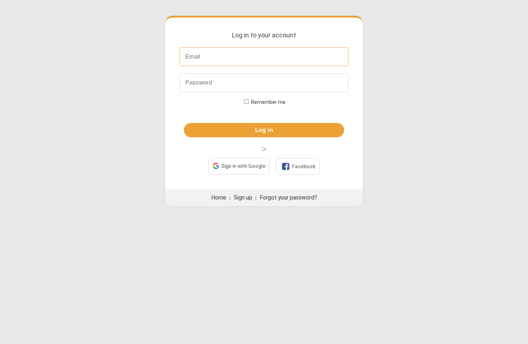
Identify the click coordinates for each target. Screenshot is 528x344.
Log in (264, 130)
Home (218, 197)
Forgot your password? (288, 197)
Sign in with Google (243, 166)
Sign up (243, 197)
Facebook (298, 166)
